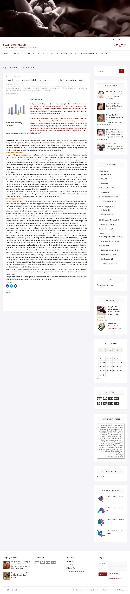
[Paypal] (116, 398)
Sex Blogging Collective (86, 53)
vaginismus (29, 90)
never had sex (17, 88)
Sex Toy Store (39, 53)
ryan (42, 88)
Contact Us (106, 53)
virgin (50, 90)
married (63, 87)
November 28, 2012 (14, 76)
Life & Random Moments (107, 220)
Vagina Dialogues (107, 201)
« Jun (99, 378)
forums (47, 87)
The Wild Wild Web (107, 263)
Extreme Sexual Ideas (108, 188)
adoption (15, 87)
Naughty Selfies (106, 214)
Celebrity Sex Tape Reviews (110, 237)
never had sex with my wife (32, 88)
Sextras (101, 233)
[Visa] (110, 398)
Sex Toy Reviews (105, 229)
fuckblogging (55, 87)
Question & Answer (12, 84)
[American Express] (99, 398)
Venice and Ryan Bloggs (100, 590)
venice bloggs (43, 90)
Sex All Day (105, 192)
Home (6, 53)
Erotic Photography (105, 207)
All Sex (101, 171)
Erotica (103, 183)
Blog (102, 179)
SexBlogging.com (15, 44)
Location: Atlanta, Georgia (75, 571)
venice (35, 90)
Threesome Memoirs (108, 197)
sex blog (56, 88)
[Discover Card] (105, 403)
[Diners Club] (99, 403)
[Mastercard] (105, 398)
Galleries (104, 210)
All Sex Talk (16, 53)
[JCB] (116, 403)
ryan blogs (48, 88)
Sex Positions (105, 259)
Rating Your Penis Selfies (109, 250)
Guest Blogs (105, 245)
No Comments (13, 93)
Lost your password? (114, 578)
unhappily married (19, 90)
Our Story (70, 562)
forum (42, 87)
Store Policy (70, 565)
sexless (61, 88)
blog (20, 87)
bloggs (32, 87)
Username (102, 563)
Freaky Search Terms (108, 241)
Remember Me (114, 573)
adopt (10, 87)
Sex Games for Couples (109, 254)
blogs (38, 87)
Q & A (28, 53)
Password (102, 569)
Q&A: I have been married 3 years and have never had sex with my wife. (44, 80)
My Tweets (101, 477)
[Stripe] (110, 403)
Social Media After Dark (61, 53)
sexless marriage (70, 88)
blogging (26, 87)
